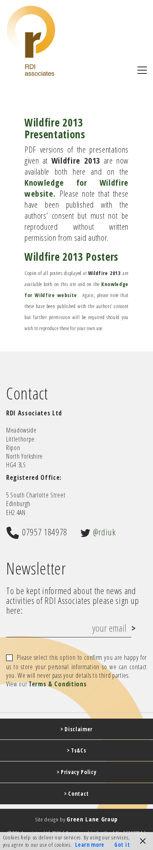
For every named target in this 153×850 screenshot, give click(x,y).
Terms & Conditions (57, 684)
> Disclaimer (76, 729)
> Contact (76, 793)
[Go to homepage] (31, 40)
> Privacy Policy (77, 772)
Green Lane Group (92, 819)
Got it (122, 844)
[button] (142, 70)
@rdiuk (104, 532)
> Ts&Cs (76, 750)
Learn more (89, 844)
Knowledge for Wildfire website (76, 188)
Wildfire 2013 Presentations (54, 128)
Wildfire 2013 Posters (71, 256)
